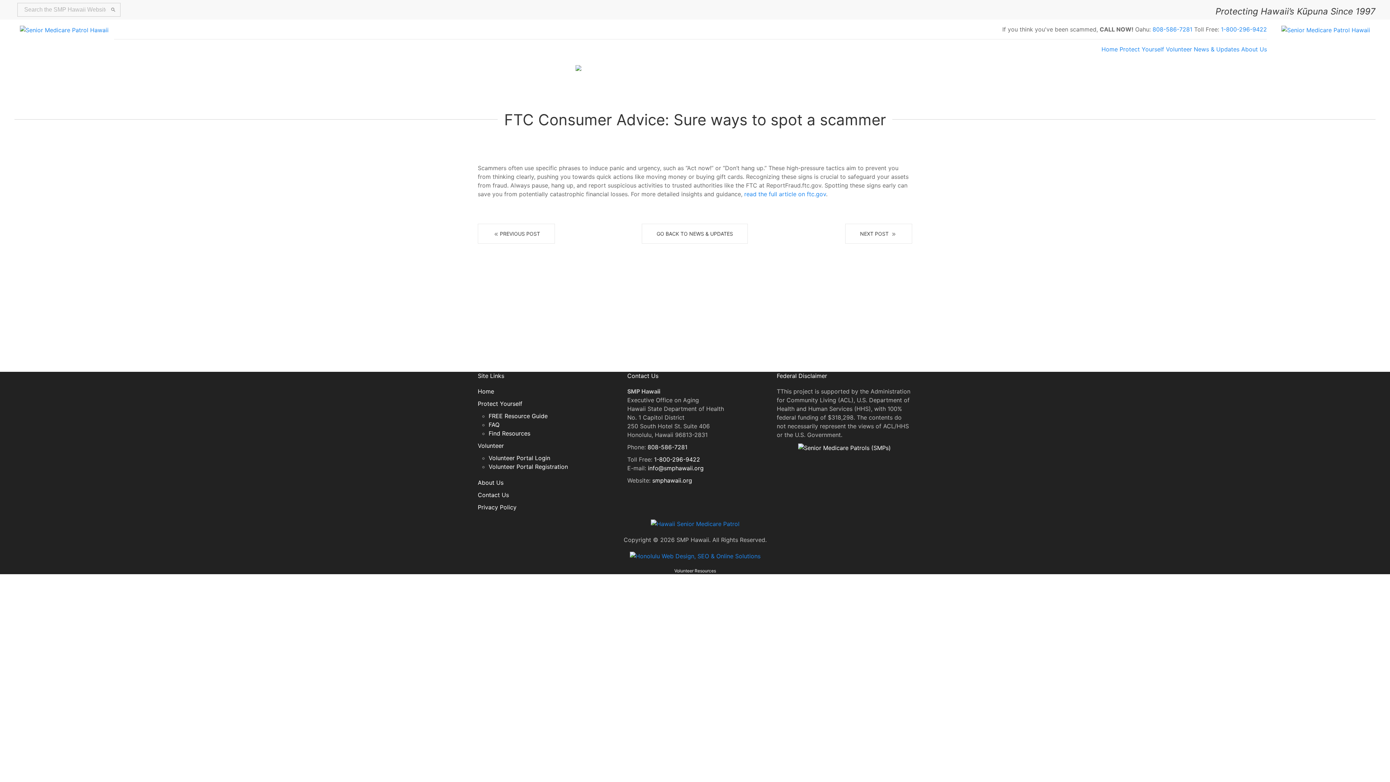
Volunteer (1179, 49)
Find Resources (509, 433)
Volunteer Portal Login (519, 458)
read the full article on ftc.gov (785, 194)
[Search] (113, 10)
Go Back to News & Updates (695, 234)
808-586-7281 (1172, 29)
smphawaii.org (672, 480)
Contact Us (493, 495)
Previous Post (520, 234)
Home (1110, 49)
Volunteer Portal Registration (528, 466)
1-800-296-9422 (1244, 29)
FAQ (494, 424)
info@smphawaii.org (676, 468)
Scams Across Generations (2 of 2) (742, 71)
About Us (1254, 49)
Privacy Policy (497, 507)
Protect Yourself (1142, 49)
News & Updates (1216, 49)
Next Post (875, 234)
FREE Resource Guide (518, 416)
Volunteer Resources (695, 570)
